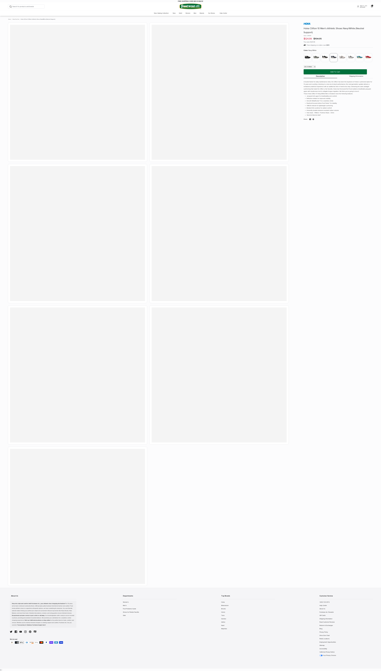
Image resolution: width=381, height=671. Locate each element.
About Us (322, 609)
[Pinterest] (30, 632)
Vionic (223, 612)
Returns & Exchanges (326, 625)
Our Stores (211, 13)
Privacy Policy (323, 632)
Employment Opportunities (327, 642)
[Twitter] (11, 632)
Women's (126, 602)
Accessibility (323, 649)
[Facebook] (16, 632)
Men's (125, 605)
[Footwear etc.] (190, 6)
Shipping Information (356, 76)
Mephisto (224, 629)
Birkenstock (225, 605)
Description (320, 76)
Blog (321, 629)
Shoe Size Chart (324, 635)
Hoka (223, 602)
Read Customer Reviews (327, 622)
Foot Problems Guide (129, 609)
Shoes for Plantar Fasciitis (131, 612)
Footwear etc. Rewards (326, 612)
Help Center (223, 13)
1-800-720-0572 (324, 602)
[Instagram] (25, 632)
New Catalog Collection (161, 13)
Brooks (223, 609)
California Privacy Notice (327, 652)
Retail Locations (324, 639)
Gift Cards (322, 615)
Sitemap (322, 645)
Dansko (223, 619)
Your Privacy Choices (329, 655)
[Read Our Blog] (35, 632)
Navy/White (310, 50)
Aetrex (223, 622)
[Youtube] (20, 632)
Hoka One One (16, 19)
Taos (223, 615)
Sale (125, 615)
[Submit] (10, 6)
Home (9, 19)
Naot (223, 625)
